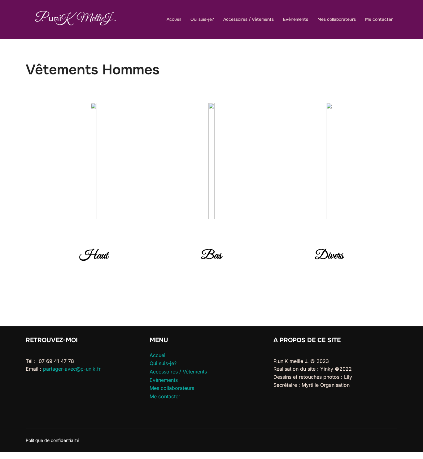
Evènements (295, 19)
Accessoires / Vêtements (248, 19)
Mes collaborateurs (336, 19)
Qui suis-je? (202, 19)
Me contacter (379, 19)
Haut (94, 255)
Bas (211, 255)
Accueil (174, 19)
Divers (329, 255)
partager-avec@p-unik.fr (72, 369)
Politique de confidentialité (52, 440)
